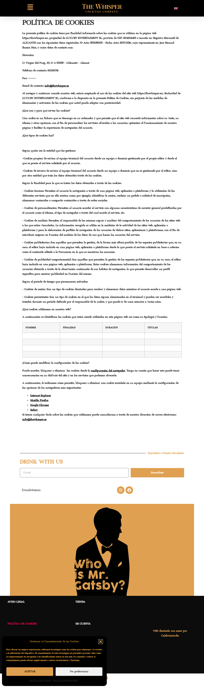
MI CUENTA (83, 623)
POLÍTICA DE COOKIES (40, 680)
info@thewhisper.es (57, 85)
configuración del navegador (108, 370)
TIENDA (80, 601)
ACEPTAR (29, 671)
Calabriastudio (170, 635)
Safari (33, 409)
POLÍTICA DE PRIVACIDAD (65, 680)
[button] (101, 642)
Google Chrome (39, 405)
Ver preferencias (79, 671)
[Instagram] (121, 490)
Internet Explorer (40, 395)
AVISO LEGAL (16, 601)
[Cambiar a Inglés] (176, 8)
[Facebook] (129, 490)
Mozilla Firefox (39, 400)
